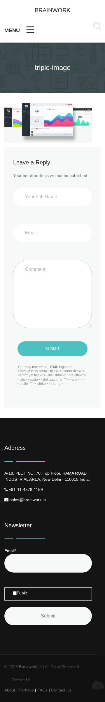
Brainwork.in (30, 666)
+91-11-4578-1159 (25, 489)
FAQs (42, 690)
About (9, 690)
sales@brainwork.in (27, 499)
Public (22, 593)
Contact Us (21, 680)
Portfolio (26, 690)
